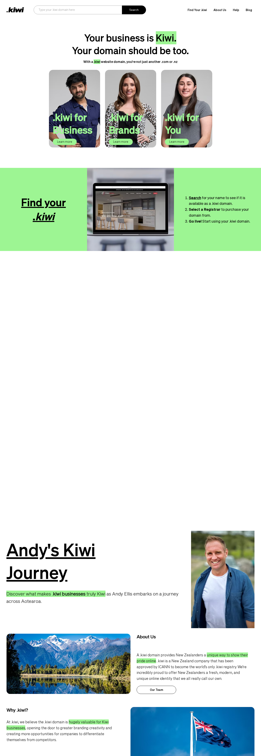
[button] (220, 10)
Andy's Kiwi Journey (50, 561)
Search (195, 197)
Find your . (43, 209)
